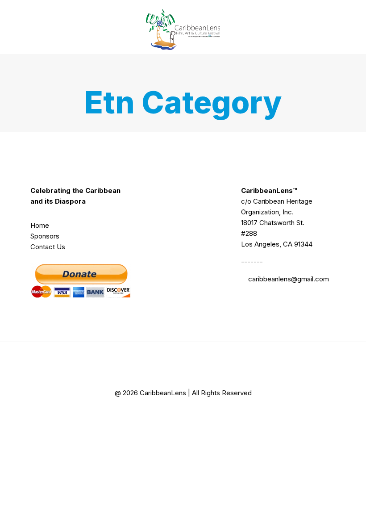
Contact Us (47, 247)
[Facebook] (149, 412)
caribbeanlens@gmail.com (288, 279)
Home (39, 225)
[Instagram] (217, 412)
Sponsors (44, 236)
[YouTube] (194, 412)
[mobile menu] (321, 26)
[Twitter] (172, 412)
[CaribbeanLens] (183, 27)
